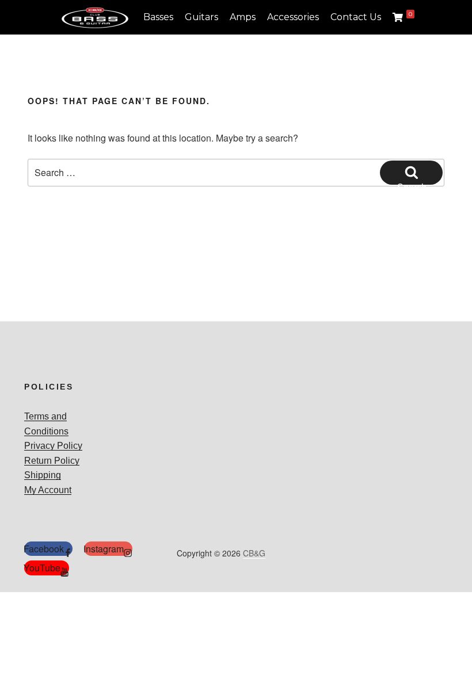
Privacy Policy (53, 446)
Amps (243, 17)
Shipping (42, 475)
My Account (47, 490)
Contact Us (355, 17)
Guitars (201, 17)
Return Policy (51, 461)
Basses (158, 17)
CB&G (254, 553)
